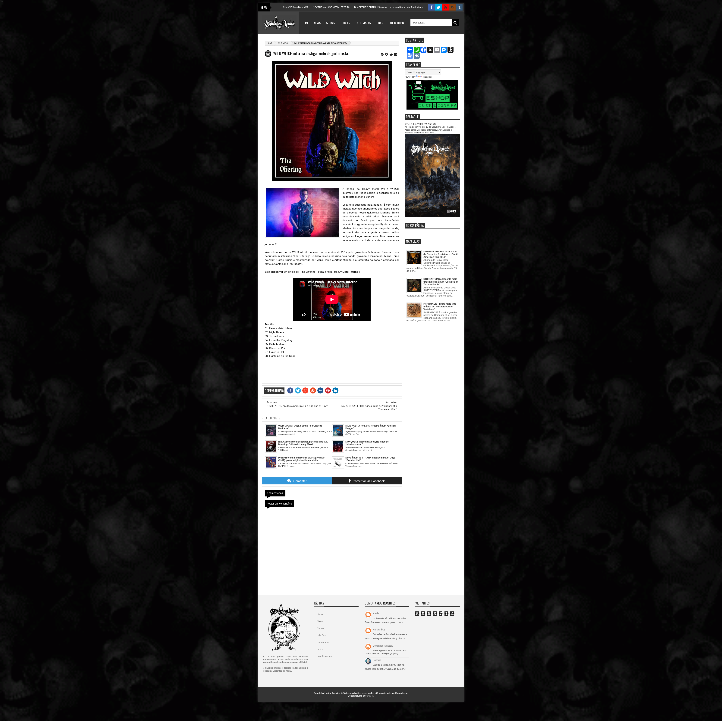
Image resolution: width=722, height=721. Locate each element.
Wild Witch (283, 43)
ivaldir (376, 613)
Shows (330, 23)
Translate (427, 77)
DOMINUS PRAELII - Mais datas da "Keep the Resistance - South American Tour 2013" (440, 254)
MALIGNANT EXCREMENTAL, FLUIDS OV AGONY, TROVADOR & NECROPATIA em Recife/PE (419, 7)
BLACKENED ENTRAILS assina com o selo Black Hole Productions (332, 7)
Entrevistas (363, 23)
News (317, 23)
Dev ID (370, 696)
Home (305, 23)
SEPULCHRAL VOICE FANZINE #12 (420, 124)
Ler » (400, 622)
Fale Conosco (397, 23)
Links (379, 23)
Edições (345, 23)
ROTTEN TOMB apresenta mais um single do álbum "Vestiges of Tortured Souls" (440, 282)
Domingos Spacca (383, 645)
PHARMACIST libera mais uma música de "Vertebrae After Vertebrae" (439, 307)
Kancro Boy (379, 629)
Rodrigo (377, 660)
